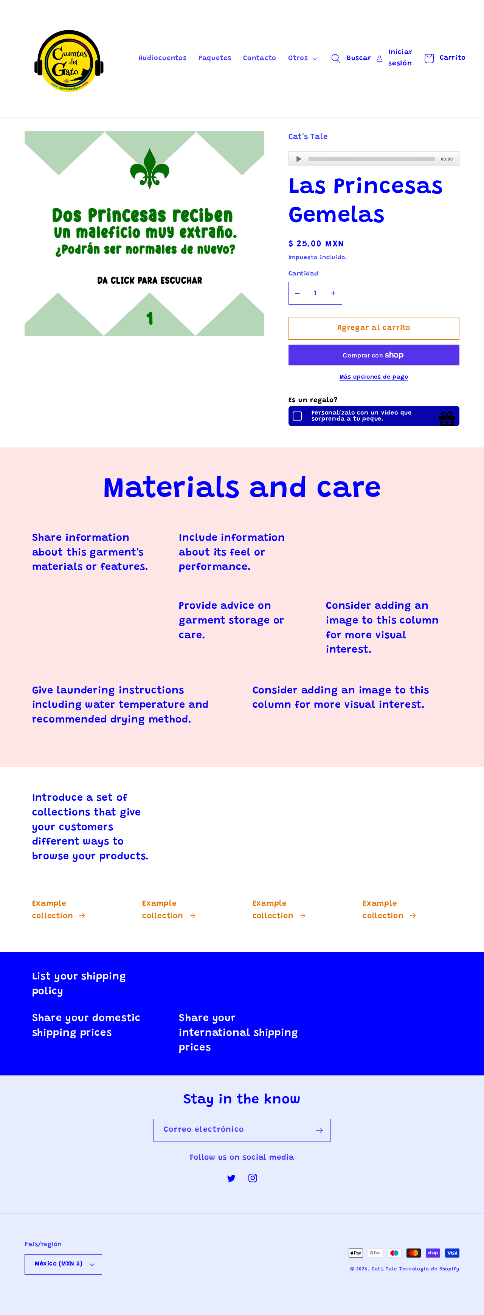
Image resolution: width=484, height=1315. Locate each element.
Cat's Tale (384, 1269)
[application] (374, 158)
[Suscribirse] (319, 1130)
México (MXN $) (58, 1264)
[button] (301, 58)
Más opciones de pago (374, 377)
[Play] (298, 159)
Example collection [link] (52, 910)
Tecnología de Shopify (429, 1269)
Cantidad (303, 274)
